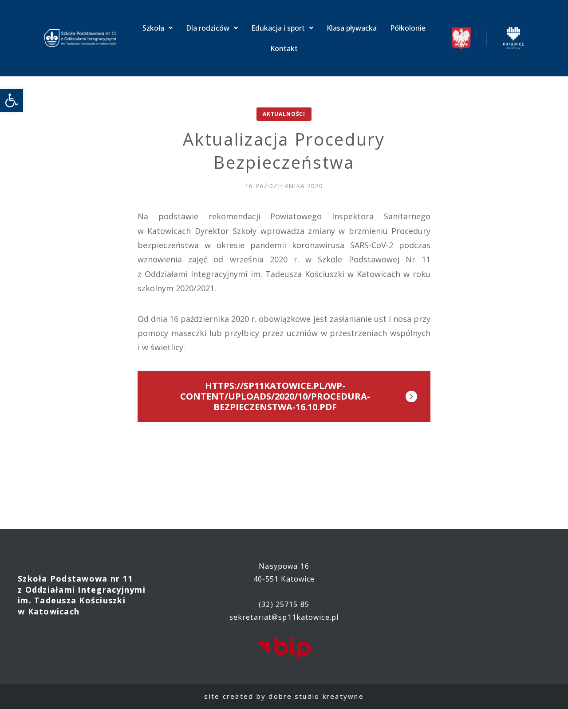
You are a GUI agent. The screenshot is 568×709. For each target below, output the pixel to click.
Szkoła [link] (153, 28)
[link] (11, 100)
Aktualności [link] (284, 114)
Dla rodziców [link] (207, 28)
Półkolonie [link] (408, 28)
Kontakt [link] (284, 48)
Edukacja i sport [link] (278, 28)
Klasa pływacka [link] (352, 28)
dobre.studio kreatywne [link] (316, 696)
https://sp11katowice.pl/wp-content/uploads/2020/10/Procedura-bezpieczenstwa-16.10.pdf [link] (275, 396)
